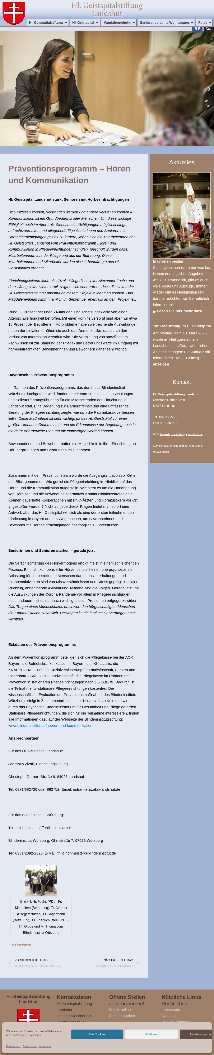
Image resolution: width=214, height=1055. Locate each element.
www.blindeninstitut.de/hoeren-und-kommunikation (50, 726)
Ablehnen (151, 1034)
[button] (4, 88)
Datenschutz (13, 1046)
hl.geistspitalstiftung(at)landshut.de (181, 434)
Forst (202, 22)
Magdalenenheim (117, 22)
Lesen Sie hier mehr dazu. (180, 311)
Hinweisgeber (161, 451)
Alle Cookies (97, 1034)
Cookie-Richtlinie (176, 1022)
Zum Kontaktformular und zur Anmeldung (178, 445)
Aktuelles (182, 162)
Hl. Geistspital (83, 22)
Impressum (45, 1046)
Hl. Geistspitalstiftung (46, 22)
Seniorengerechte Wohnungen (164, 22)
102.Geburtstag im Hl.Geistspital (182, 326)
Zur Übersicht (19, 945)
